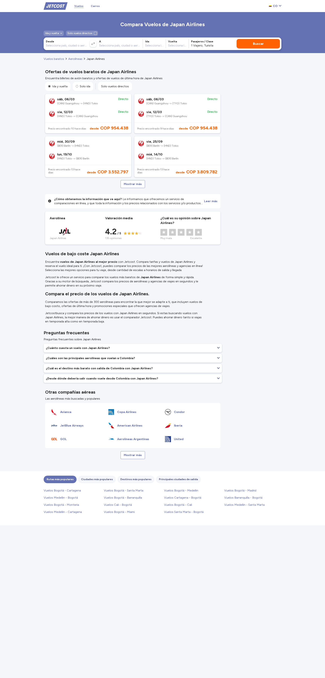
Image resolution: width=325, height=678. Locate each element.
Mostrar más (133, 184)
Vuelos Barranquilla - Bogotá (243, 497)
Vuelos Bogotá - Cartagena (62, 490)
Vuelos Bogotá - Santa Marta (123, 490)
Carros (95, 6)
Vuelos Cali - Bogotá (118, 505)
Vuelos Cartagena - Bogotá (182, 497)
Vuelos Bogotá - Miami (119, 512)
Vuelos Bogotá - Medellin (181, 490)
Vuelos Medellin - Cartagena (63, 512)
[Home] (56, 6)
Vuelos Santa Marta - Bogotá (184, 512)
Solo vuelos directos (115, 86)
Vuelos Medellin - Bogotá (61, 497)
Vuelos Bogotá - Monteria (61, 505)
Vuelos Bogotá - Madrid (240, 490)
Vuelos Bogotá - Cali (178, 505)
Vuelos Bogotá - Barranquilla (123, 497)
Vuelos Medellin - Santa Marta (244, 505)
